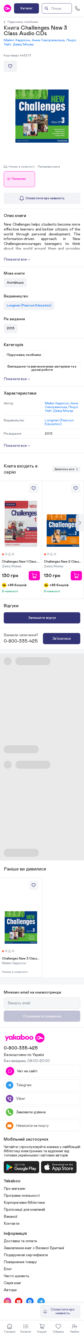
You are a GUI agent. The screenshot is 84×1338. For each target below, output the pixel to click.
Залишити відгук (42, 617)
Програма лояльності (22, 1195)
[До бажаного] (10, 66)
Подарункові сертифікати (26, 1255)
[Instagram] (7, 1301)
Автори (10, 1290)
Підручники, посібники (22, 22)
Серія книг (12, 1283)
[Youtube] (18, 1301)
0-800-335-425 (21, 641)
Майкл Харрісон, (18, 40)
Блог (8, 1269)
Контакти (11, 1223)
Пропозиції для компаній (24, 1209)
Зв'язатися (61, 638)
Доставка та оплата (20, 1241)
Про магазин (14, 1188)
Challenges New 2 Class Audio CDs (63, 561)
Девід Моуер (23, 44)
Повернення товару (20, 1262)
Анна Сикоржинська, (49, 40)
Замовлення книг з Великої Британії (34, 1248)
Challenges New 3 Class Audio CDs (21, 958)
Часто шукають (16, 1276)
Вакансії (11, 1216)
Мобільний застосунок (26, 1139)
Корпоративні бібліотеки (24, 1202)
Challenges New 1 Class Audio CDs (21, 561)
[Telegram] (41, 1301)
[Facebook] (30, 1301)
